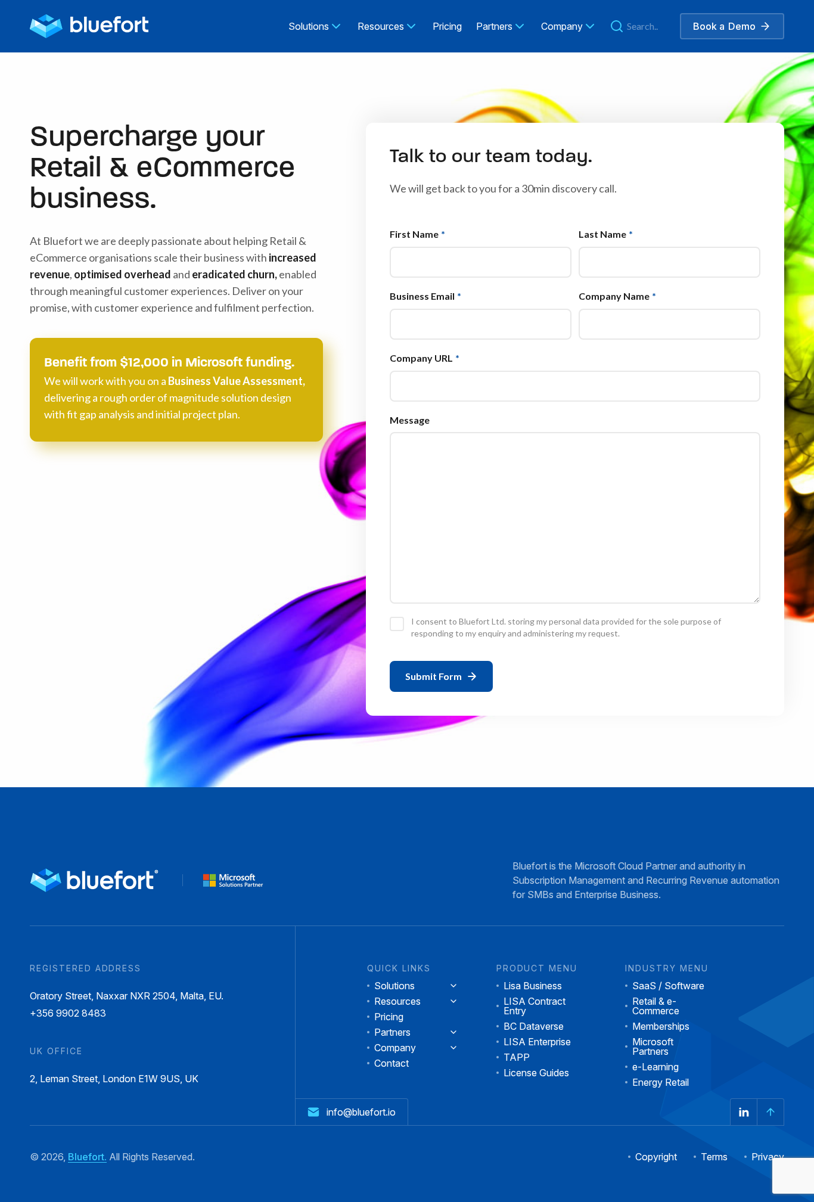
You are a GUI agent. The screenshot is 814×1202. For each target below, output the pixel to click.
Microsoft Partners (652, 1046)
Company (395, 1047)
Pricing (388, 1016)
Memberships (660, 1026)
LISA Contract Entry (535, 1005)
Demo (724, 26)
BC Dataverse (534, 1026)
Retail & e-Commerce (655, 1005)
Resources (397, 1001)
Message (410, 419)
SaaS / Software (668, 985)
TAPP (517, 1057)
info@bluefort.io (361, 1112)
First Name (417, 234)
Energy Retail (660, 1082)
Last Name (606, 234)
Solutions (394, 985)
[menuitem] (315, 26)
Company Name (617, 296)
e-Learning (655, 1066)
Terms (714, 1156)
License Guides (536, 1072)
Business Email (425, 296)
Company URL (424, 358)
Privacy (767, 1156)
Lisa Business (533, 985)
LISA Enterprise (537, 1041)
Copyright (656, 1156)
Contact (391, 1063)
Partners (392, 1032)
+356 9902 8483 (68, 1013)
